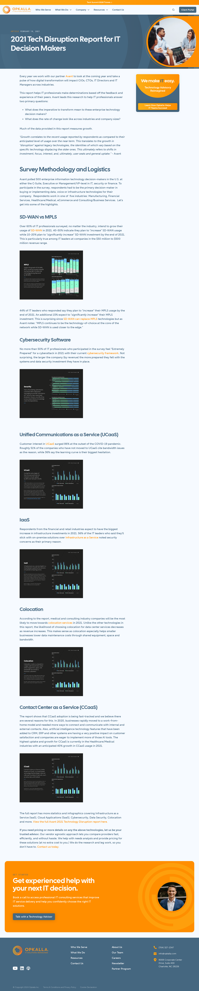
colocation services (60, 622)
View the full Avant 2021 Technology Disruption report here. (70, 821)
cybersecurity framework (103, 353)
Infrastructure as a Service (82, 537)
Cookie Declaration (88, 987)
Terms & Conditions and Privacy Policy (59, 987)
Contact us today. (48, 846)
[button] (63, 9)
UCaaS (50, 443)
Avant (69, 76)
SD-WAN (36, 230)
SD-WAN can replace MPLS (80, 318)
